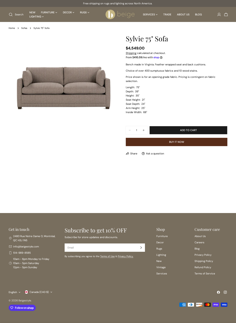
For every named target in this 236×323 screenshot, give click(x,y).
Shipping (131, 53)
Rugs (159, 248)
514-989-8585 (22, 253)
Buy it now (176, 142)
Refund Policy (203, 267)
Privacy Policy (203, 255)
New (159, 261)
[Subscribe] (141, 247)
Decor (160, 242)
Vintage (161, 267)
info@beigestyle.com (26, 246)
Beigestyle (24, 300)
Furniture (162, 236)
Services (161, 273)
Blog (197, 248)
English (13, 292)
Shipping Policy (204, 261)
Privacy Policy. (125, 256)
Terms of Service (205, 273)
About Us (200, 236)
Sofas (24, 28)
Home (12, 28)
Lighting (161, 255)
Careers (199, 242)
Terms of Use (107, 256)
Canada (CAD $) (39, 292)
